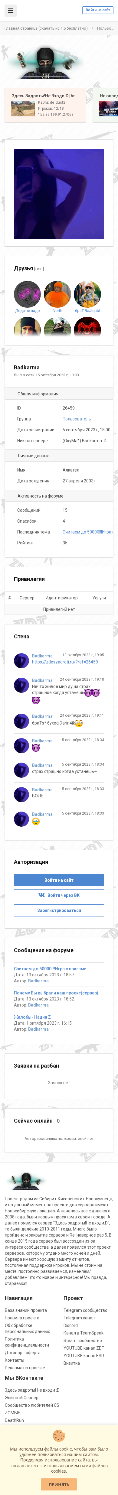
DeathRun (14, 1420)
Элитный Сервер (21, 1397)
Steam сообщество (83, 1340)
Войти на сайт (98, 10)
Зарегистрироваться (59, 910)
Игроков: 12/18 (51, 108)
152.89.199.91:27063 (56, 114)
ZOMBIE (12, 1412)
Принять (59, 1484)
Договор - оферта (23, 1352)
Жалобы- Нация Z (32, 1017)
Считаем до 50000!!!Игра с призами (50, 968)
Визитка (72, 1363)
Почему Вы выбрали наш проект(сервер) (56, 993)
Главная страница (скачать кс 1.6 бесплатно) (46, 28)
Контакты (14, 1360)
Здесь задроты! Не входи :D (32, 1390)
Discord (71, 1325)
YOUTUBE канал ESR (84, 1355)
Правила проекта (22, 1317)
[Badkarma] (23, 660)
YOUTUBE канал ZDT (84, 1348)
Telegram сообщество (85, 1310)
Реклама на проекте (25, 1367)
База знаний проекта (26, 1310)
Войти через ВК (62, 895)
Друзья (29, 268)
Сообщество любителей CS (32, 1405)
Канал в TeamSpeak (83, 1333)
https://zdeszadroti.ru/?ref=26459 (65, 662)
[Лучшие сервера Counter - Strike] (45, 61)
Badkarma (42, 655)
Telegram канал (79, 1317)
